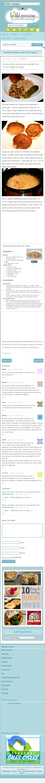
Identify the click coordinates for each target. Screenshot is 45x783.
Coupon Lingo (6, 669)
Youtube (31, 30)
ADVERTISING (6, 771)
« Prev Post (6, 360)
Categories (5, 662)
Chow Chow (37, 160)
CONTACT (14, 771)
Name (22, 542)
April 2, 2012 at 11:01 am (22, 507)
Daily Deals (5, 654)
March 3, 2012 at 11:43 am (22, 494)
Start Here (20, 39)
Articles (6, 39)
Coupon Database (7, 666)
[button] (34, 261)
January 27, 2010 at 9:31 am (16, 415)
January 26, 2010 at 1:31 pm (16, 382)
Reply (4, 377)
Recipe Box (5, 689)
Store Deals (5, 693)
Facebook (19, 30)
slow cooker (38, 287)
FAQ (3, 673)
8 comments (6, 353)
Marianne (5, 473)
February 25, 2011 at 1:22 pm (15, 440)
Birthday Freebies (7, 658)
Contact (15, 34)
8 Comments (22, 59)
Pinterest (25, 30)
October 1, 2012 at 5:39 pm (16, 473)
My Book (27, 34)
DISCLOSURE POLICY (29, 771)
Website (23, 553)
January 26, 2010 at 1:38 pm (15, 402)
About (5, 34)
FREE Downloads (7, 650)
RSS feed (6, 67)
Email (37, 30)
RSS (8, 30)
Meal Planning (6, 685)
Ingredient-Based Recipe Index (11, 677)
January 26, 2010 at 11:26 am (15, 369)
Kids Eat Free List (7, 681)
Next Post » (38, 360)
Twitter (14, 30)
